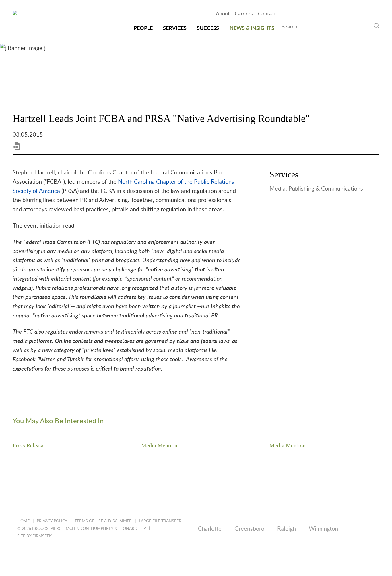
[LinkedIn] (20, 553)
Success (208, 28)
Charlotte (210, 529)
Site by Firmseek (34, 536)
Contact (267, 14)
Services (175, 28)
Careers (244, 14)
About (223, 14)
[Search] (376, 25)
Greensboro (249, 529)
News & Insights (252, 28)
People (143, 28)
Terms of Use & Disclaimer (103, 521)
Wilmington (323, 529)
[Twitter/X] (35, 553)
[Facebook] (51, 553)
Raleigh (286, 529)
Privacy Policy (52, 521)
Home (23, 521)
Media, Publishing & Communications (316, 189)
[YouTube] (82, 553)
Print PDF (16, 146)
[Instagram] (66, 553)
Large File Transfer (160, 521)
